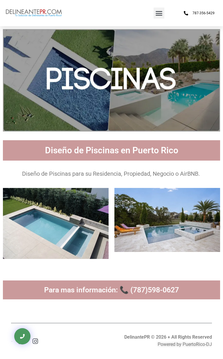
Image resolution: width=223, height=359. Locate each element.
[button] (159, 13)
